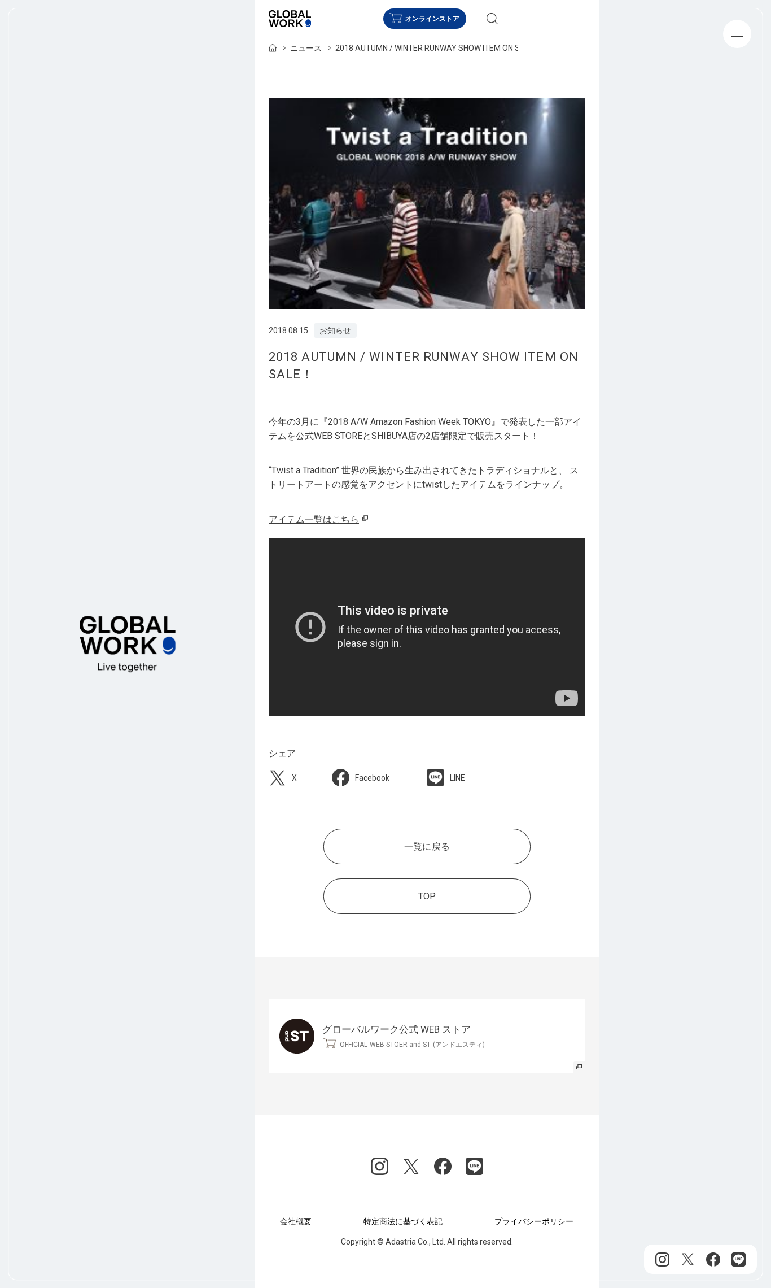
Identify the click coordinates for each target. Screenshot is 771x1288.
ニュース (306, 48)
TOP (426, 896)
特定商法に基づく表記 (403, 1221)
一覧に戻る (426, 846)
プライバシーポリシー (533, 1221)
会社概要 (296, 1221)
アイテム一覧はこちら (314, 519)
